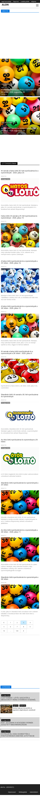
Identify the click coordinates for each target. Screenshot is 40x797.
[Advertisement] (20, 35)
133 (17, 631)
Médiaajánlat (23, 792)
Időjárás (33, 1)
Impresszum (12, 792)
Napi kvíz (16, 1)
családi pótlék (25, 1)
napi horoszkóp (6, 1)
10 (4, 631)
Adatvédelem (34, 792)
